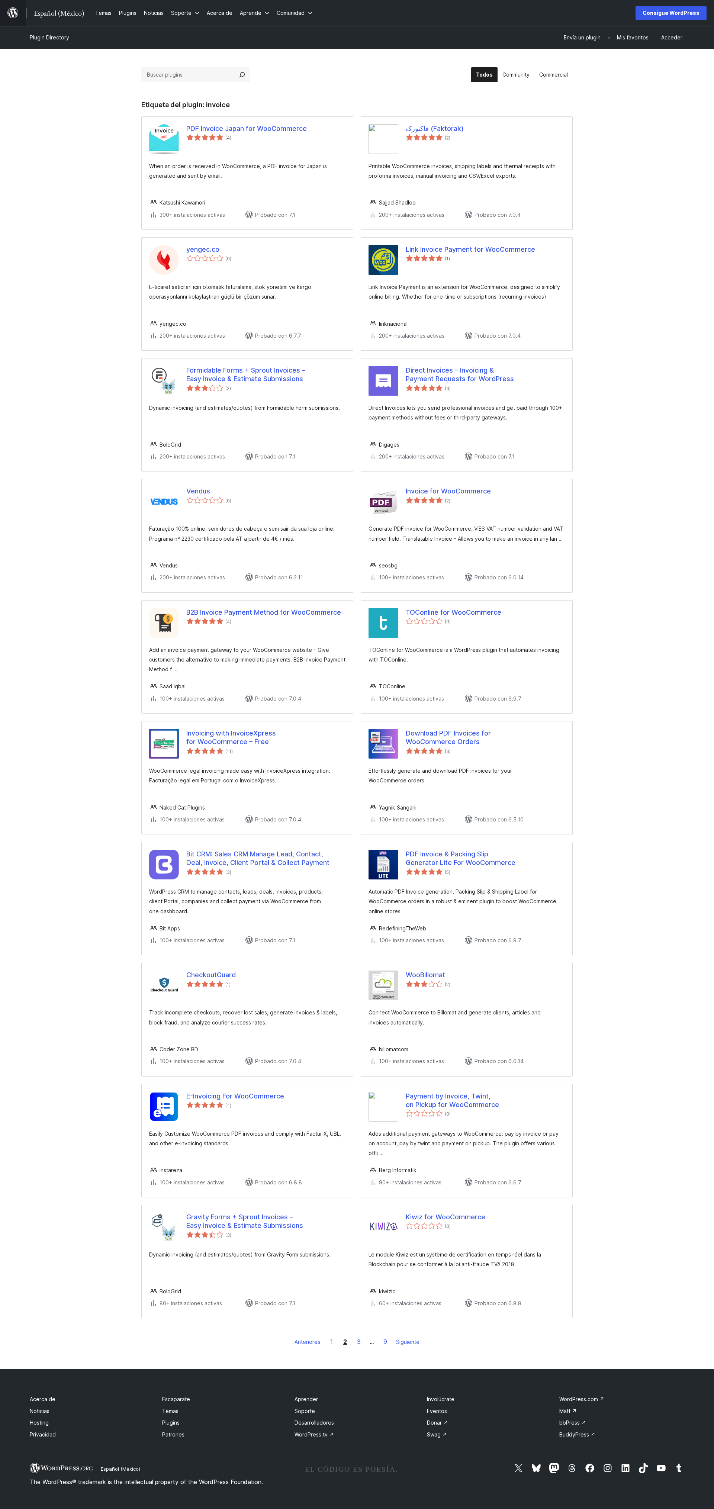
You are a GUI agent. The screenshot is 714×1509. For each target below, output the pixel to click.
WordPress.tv (314, 1434)
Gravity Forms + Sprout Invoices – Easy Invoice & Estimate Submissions (244, 1221)
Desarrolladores (314, 1422)
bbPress (572, 1422)
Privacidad (43, 1434)
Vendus (198, 491)
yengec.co (202, 249)
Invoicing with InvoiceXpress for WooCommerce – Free (231, 737)
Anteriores (308, 1342)
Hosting (39, 1422)
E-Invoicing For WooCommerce (235, 1096)
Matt (568, 1411)
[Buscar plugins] (242, 74)
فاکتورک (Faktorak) (435, 128)
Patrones (173, 1434)
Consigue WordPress (671, 13)
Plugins (171, 1422)
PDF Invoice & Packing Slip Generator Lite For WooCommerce (460, 858)
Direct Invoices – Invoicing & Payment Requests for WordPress (460, 374)
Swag (437, 1434)
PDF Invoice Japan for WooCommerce (246, 128)
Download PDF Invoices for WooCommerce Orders (448, 737)
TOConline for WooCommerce (453, 612)
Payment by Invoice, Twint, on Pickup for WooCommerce (452, 1100)
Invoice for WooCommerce (448, 491)
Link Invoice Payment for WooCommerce (470, 249)
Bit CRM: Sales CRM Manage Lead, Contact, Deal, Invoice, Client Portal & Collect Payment (257, 858)
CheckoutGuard (211, 975)
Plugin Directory (49, 37)
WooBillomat (425, 975)
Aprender (306, 1399)
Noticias (39, 1411)
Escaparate (176, 1399)
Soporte (305, 1411)
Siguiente (407, 1342)
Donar (437, 1422)
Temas (170, 1411)
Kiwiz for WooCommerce (445, 1217)
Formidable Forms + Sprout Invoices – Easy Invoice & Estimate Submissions (245, 374)
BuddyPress (577, 1434)
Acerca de (42, 1399)
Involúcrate (440, 1399)
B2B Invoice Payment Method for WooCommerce (263, 612)
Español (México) (120, 1469)
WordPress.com (581, 1399)
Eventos (437, 1411)
